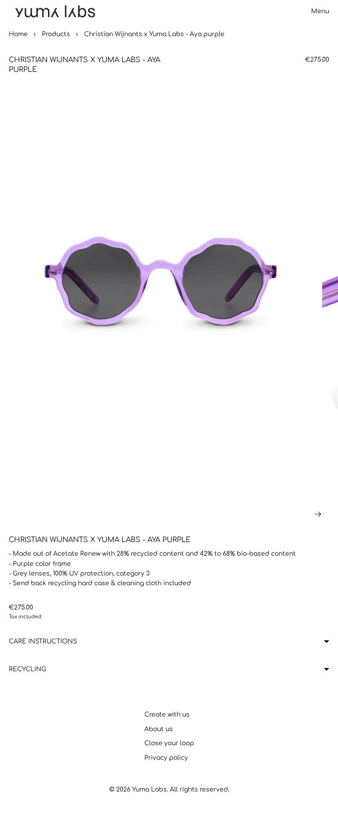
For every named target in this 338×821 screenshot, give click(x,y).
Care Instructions (43, 641)
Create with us (167, 714)
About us (158, 729)
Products (56, 34)
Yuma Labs (149, 789)
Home (18, 34)
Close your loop (169, 743)
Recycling (27, 669)
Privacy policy (166, 757)
